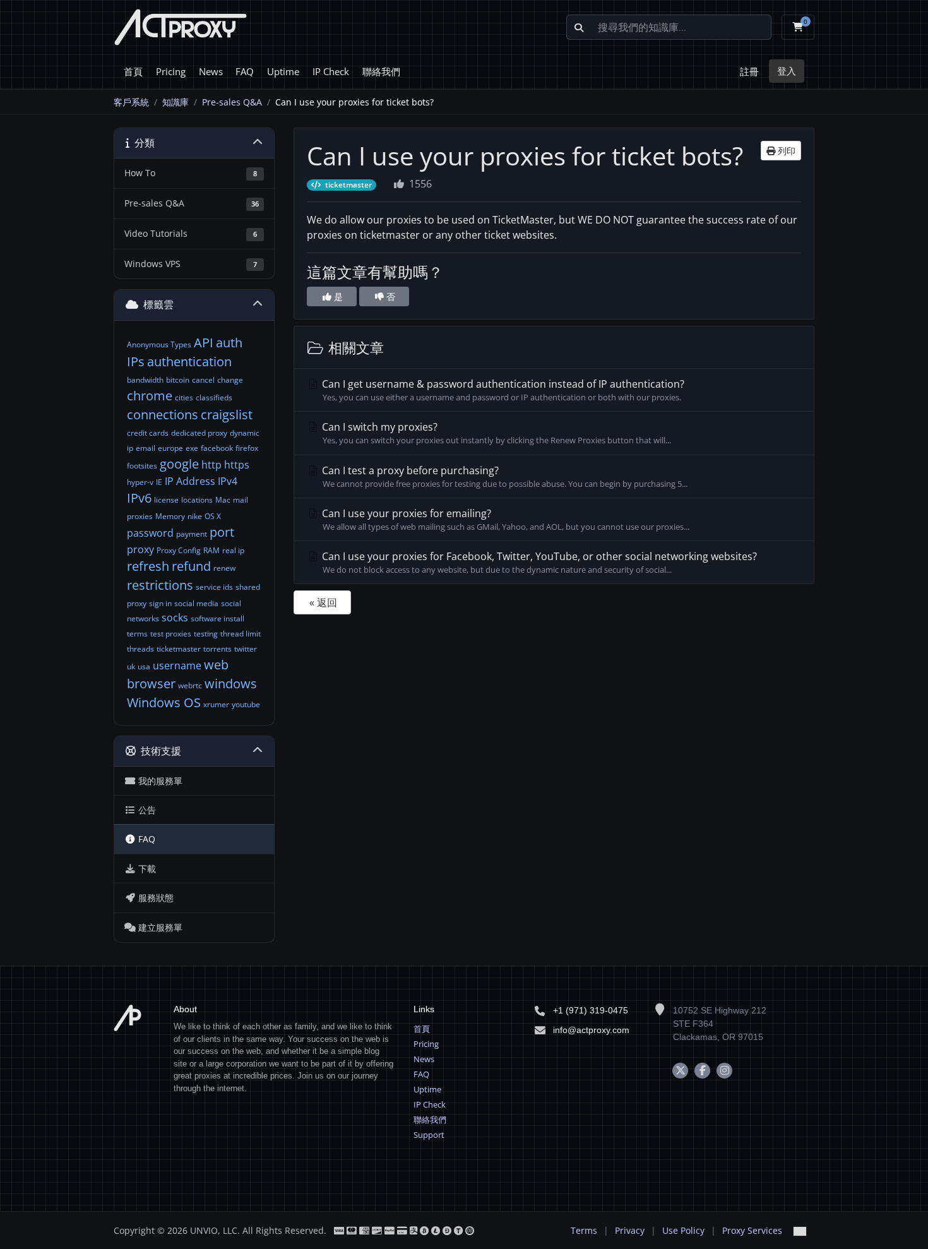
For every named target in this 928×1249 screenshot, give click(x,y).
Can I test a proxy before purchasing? (503, 476)
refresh (148, 566)
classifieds (214, 397)
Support (428, 1134)
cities (184, 397)
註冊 (749, 71)
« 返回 (323, 602)
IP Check (330, 71)
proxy (140, 549)
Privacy (630, 1230)
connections (162, 414)
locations (197, 499)
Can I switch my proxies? (495, 433)
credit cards (148, 432)
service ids (214, 587)
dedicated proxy (199, 432)
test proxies (170, 633)
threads (140, 648)
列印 (785, 151)
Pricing (171, 71)
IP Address (190, 481)
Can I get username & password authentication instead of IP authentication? (501, 390)
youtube (246, 704)
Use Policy (683, 1230)
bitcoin (177, 379)
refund (191, 566)
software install (217, 618)
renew (224, 568)
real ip (233, 550)
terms (137, 633)
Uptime (283, 71)
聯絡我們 (381, 71)
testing (206, 633)
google (179, 463)
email (145, 448)
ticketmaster (179, 648)
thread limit (240, 633)
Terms (584, 1230)
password (150, 533)
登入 (786, 70)
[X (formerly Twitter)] (680, 1071)
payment (191, 534)
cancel (203, 379)
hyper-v (140, 482)
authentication (189, 361)
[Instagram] (724, 1071)
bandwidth (145, 379)
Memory (170, 516)
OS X (213, 516)
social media (196, 603)
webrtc (190, 685)
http (211, 465)
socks (175, 617)
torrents (217, 648)
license (166, 499)
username (177, 665)
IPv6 (139, 497)
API (203, 342)
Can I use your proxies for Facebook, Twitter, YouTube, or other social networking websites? (538, 562)
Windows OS (164, 702)
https (236, 465)
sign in (160, 603)
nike (194, 516)
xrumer (216, 704)
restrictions (160, 585)
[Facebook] (702, 1071)
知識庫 (175, 102)
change (230, 379)
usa (144, 666)
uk (131, 666)
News (211, 71)
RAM (211, 550)
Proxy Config (179, 550)
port (222, 532)
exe (192, 448)
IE (159, 482)
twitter (245, 648)
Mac (222, 499)
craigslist (227, 414)
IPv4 (227, 481)
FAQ (244, 71)
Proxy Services (752, 1230)
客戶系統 (131, 102)
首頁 (133, 71)
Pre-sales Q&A (232, 102)
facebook (217, 448)
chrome (149, 395)
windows (231, 683)
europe (170, 448)
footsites (142, 465)
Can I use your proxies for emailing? (504, 519)
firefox (246, 448)
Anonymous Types (159, 344)
